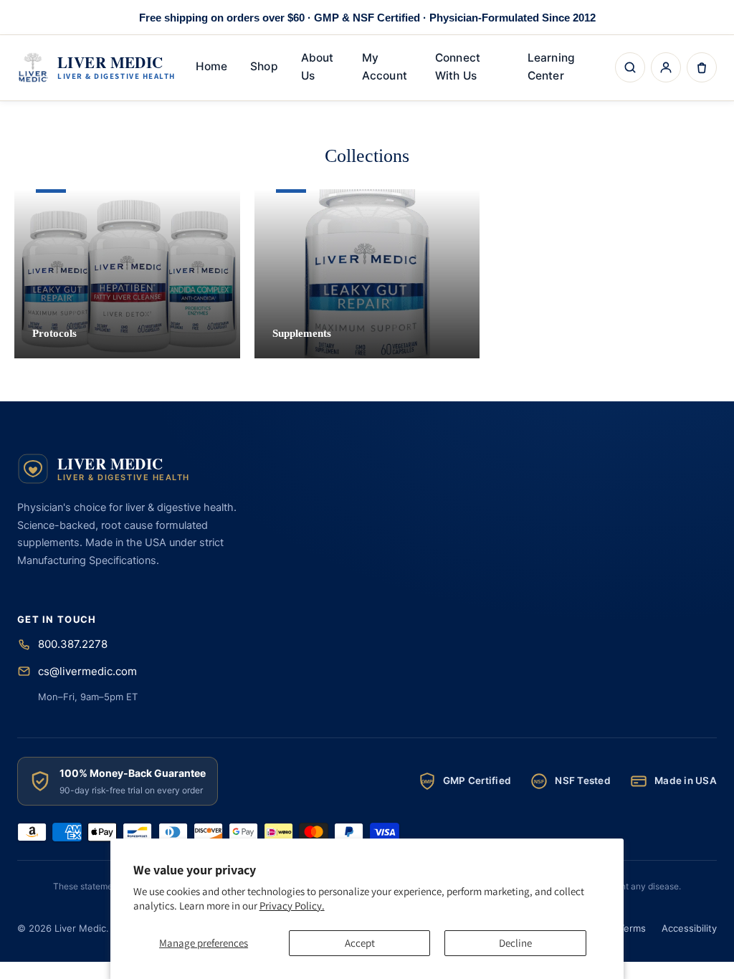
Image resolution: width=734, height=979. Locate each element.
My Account (384, 66)
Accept (360, 943)
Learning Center (551, 66)
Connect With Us (457, 66)
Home (211, 66)
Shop (263, 66)
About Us (317, 66)
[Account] (666, 67)
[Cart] (702, 67)
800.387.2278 (73, 644)
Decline (515, 943)
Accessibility (689, 928)
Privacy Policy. (292, 905)
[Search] (630, 67)
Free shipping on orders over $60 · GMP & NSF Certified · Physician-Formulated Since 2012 (367, 17)
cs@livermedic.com (87, 671)
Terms (632, 928)
